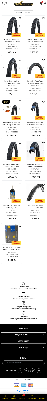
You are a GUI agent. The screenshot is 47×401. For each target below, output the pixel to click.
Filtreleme (18, 12)
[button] (3, 26)
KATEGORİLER (23, 341)
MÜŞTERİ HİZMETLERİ (23, 334)
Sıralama (28, 12)
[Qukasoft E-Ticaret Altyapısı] (23, 391)
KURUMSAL (23, 328)
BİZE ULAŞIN (23, 347)
